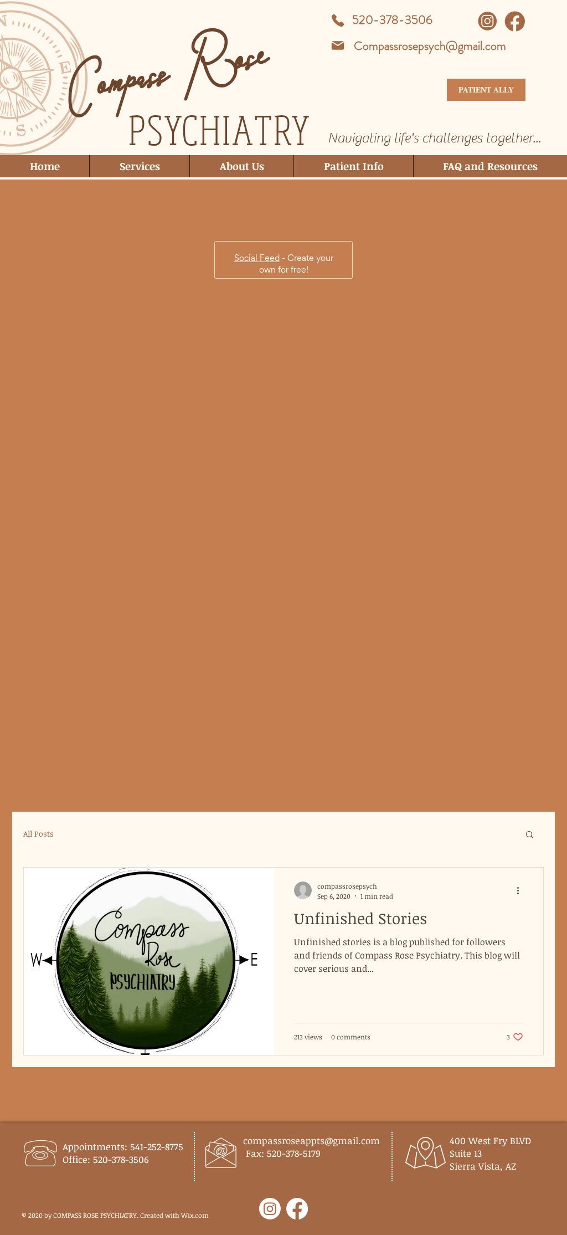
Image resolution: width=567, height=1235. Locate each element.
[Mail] (337, 45)
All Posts (38, 426)
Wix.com (195, 1215)
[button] (529, 427)
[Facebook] (297, 1208)
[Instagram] (270, 1208)
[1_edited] (514, 21)
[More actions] (521, 482)
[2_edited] (487, 21)
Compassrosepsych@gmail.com (430, 45)
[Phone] (337, 20)
